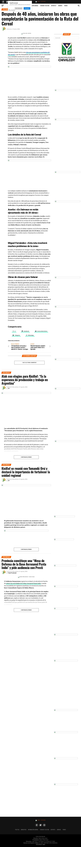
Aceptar (27, 8)
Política (17, 829)
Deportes (53, 5)
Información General (33, 5)
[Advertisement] (66, 76)
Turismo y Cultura (44, 5)
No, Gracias (19, 8)
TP (8, 388)
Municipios (23, 829)
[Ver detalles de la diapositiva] (67, 102)
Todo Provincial (12, 573)
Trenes (65, 5)
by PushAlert (12, 10)
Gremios (60, 5)
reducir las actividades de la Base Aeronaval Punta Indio (23, 583)
